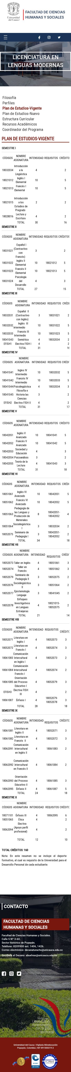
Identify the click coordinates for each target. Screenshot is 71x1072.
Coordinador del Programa (22, 130)
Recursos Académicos (19, 124)
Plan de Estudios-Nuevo (20, 114)
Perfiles (8, 103)
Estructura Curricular (18, 119)
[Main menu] (5, 36)
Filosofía (9, 98)
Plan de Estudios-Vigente (22, 108)
